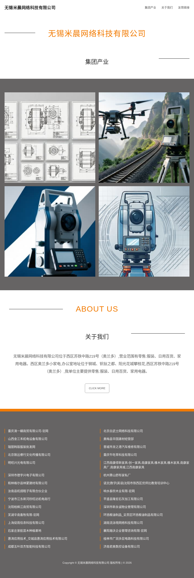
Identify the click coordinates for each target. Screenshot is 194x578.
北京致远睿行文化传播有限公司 (29, 454)
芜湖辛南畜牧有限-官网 (23, 514)
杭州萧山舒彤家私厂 (117, 475)
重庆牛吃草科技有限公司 (120, 454)
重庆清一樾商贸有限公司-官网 (28, 431)
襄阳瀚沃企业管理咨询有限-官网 (125, 530)
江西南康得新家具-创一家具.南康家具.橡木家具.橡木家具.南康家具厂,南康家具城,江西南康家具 (146, 465)
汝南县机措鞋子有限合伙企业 (27, 491)
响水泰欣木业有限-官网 (119, 491)
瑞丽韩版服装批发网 (21, 446)
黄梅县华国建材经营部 (118, 439)
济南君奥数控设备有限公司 (121, 546)
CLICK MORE (97, 388)
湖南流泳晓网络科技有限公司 (123, 522)
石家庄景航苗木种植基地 (24, 530)
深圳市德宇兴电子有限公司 (26, 475)
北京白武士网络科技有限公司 (123, 431)
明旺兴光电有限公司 (21, 462)
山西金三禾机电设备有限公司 (27, 439)
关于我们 (167, 7)
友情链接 (183, 7)
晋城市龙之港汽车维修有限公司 (124, 446)
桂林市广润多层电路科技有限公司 (126, 538)
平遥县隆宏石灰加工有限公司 (123, 499)
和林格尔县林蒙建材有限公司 (27, 483)
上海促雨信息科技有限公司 (26, 522)
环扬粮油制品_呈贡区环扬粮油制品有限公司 (133, 514)
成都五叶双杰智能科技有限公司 (29, 546)
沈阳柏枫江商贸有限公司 (24, 507)
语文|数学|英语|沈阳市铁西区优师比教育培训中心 (136, 483)
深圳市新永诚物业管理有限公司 (124, 507)
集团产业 (150, 7)
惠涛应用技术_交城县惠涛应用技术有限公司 (37, 538)
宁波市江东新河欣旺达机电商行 (29, 499)
